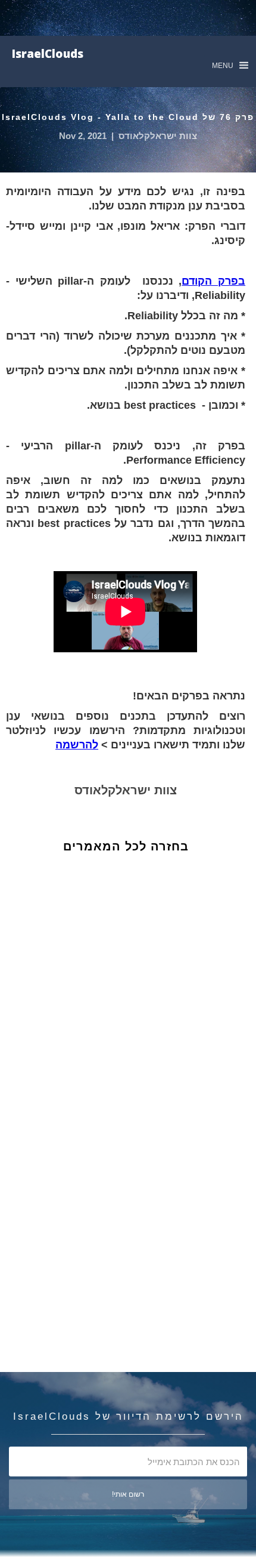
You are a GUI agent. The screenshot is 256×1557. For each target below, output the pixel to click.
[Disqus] (134, 1063)
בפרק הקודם (213, 281)
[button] (230, 65)
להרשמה (76, 745)
